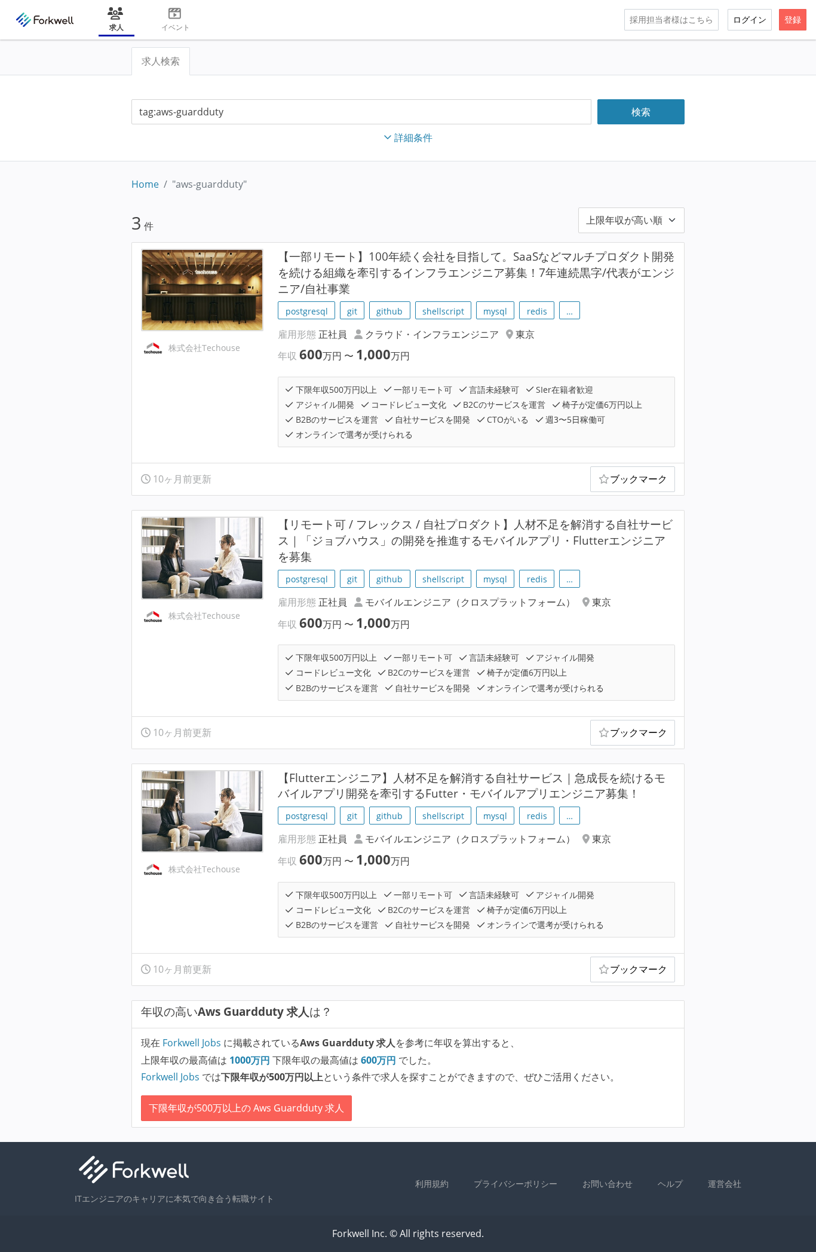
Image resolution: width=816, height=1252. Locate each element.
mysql (495, 311)
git (352, 311)
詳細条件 (413, 137)
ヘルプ (670, 1183)
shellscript (443, 311)
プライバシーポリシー (515, 1183)
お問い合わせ (607, 1183)
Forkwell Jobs (191, 1042)
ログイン (749, 19)
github (389, 311)
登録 (792, 19)
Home (145, 184)
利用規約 (432, 1183)
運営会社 (724, 1183)
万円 (250, 1060)
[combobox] (361, 112)
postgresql (307, 311)
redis (537, 311)
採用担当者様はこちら (671, 19)
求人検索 (161, 61)
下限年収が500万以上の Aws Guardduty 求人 (246, 1107)
